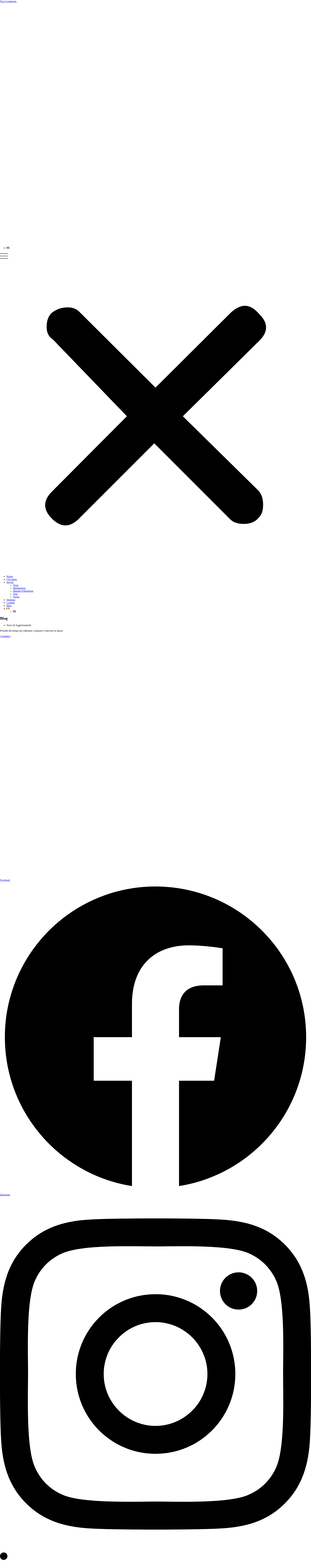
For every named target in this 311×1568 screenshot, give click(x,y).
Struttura (10, 599)
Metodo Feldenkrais (23, 591)
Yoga (15, 585)
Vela (15, 594)
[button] (155, 412)
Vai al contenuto (8, 1)
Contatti (10, 602)
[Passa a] (7, 608)
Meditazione (19, 588)
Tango (16, 596)
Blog (9, 605)
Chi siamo (11, 579)
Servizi (10, 582)
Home (9, 576)
